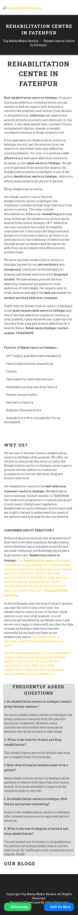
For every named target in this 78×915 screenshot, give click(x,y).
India (59, 674)
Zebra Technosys (57, 902)
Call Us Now (60, 907)
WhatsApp (18, 907)
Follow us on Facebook (19, 678)
